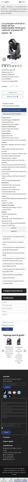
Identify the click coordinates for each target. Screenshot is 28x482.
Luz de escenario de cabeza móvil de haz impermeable (13, 282)
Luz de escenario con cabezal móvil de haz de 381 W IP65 (14, 270)
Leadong (14, 474)
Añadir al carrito (11, 96)
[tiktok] (5, 392)
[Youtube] (14, 392)
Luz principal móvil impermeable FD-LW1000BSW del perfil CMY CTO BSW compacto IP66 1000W (19, 355)
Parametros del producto (12, 110)
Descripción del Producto (12, 114)
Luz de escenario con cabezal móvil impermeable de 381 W (13, 265)
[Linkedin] (19, 392)
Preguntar (11, 92)
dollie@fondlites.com (9, 459)
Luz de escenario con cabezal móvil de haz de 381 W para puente (14, 249)
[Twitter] (10, 396)
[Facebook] (10, 392)
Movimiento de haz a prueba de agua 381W (13, 254)
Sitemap (16, 472)
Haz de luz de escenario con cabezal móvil (13, 243)
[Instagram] (5, 396)
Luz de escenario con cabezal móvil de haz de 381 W (14, 238)
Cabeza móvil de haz (8, 278)
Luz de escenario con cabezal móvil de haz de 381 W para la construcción (14, 259)
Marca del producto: (8, 106)
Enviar (7, 329)
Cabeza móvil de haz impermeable (12, 274)
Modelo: (5, 103)
